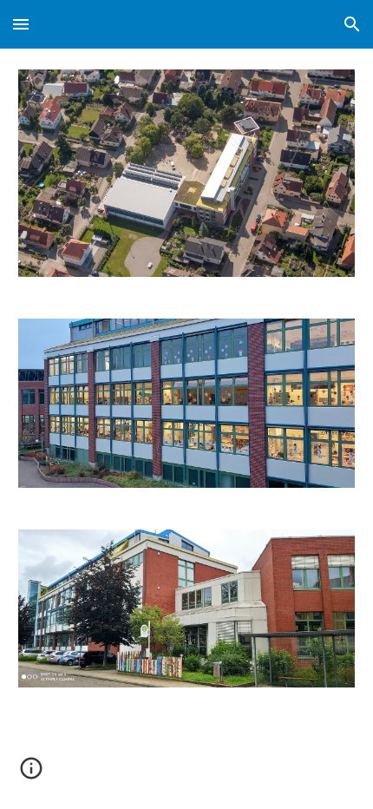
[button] (21, 24)
